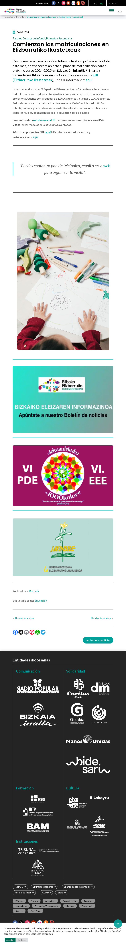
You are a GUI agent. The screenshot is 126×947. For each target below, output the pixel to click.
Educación (40, 600)
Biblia (60, 892)
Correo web (87, 906)
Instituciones (21, 906)
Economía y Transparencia (46, 906)
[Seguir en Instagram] (64, 3)
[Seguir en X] (59, 3)
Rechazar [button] (22, 940)
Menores (70, 906)
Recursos (88, 901)
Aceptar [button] (10, 940)
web (106, 165)
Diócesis (19, 901)
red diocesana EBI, (44, 120)
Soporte (19, 911)
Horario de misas (23, 892)
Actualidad (50, 901)
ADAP (45, 892)
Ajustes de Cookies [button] (110, 931)
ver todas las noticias (98, 640)
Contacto (114, 3)
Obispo (34, 901)
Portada (34, 591)
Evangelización (69, 901)
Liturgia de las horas (43, 886)
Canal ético (35, 911)
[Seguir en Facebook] (54, 3)
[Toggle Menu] (111, 10)
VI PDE (19, 886)
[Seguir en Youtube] (69, 3)
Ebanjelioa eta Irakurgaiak (77, 886)
